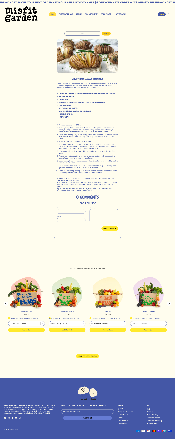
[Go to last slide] (6, 304)
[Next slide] (169, 304)
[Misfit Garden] (87, 392)
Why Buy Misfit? (91, 14)
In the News (123, 415)
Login (162, 14)
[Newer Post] (120, 237)
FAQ (148, 409)
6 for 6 (120, 418)
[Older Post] (54, 237)
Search (106, 33)
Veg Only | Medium (149, 312)
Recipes (79, 14)
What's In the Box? (66, 14)
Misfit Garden (15, 429)
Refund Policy (152, 415)
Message (93, 208)
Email (59, 216)
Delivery (150, 412)
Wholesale (122, 424)
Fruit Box (108, 312)
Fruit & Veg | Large (26, 312)
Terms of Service (153, 418)
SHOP (120, 409)
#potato (87, 193)
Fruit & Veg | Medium (67, 312)
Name (59, 208)
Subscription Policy (154, 421)
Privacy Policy (152, 424)
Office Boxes (121, 14)
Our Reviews (123, 421)
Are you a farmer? (125, 412)
